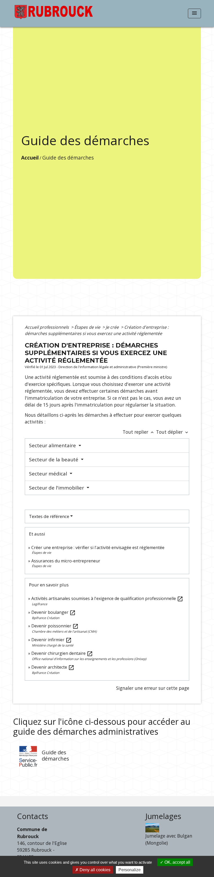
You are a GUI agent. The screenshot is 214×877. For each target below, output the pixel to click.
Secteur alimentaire (53, 445)
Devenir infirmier (51, 640)
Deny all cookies (94, 870)
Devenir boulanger (53, 612)
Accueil (30, 157)
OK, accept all (176, 862)
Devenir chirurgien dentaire (62, 653)
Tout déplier (172, 432)
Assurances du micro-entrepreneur (65, 561)
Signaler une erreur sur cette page (152, 688)
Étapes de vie (87, 327)
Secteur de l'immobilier (57, 487)
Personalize (129, 870)
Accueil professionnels (47, 327)
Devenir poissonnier (55, 626)
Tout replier (139, 432)
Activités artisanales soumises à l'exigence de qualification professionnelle (107, 598)
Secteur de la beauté (54, 459)
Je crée (113, 327)
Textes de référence (49, 516)
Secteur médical (48, 473)
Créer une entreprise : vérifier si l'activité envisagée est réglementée (97, 547)
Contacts (32, 816)
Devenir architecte (52, 667)
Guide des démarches (68, 157)
